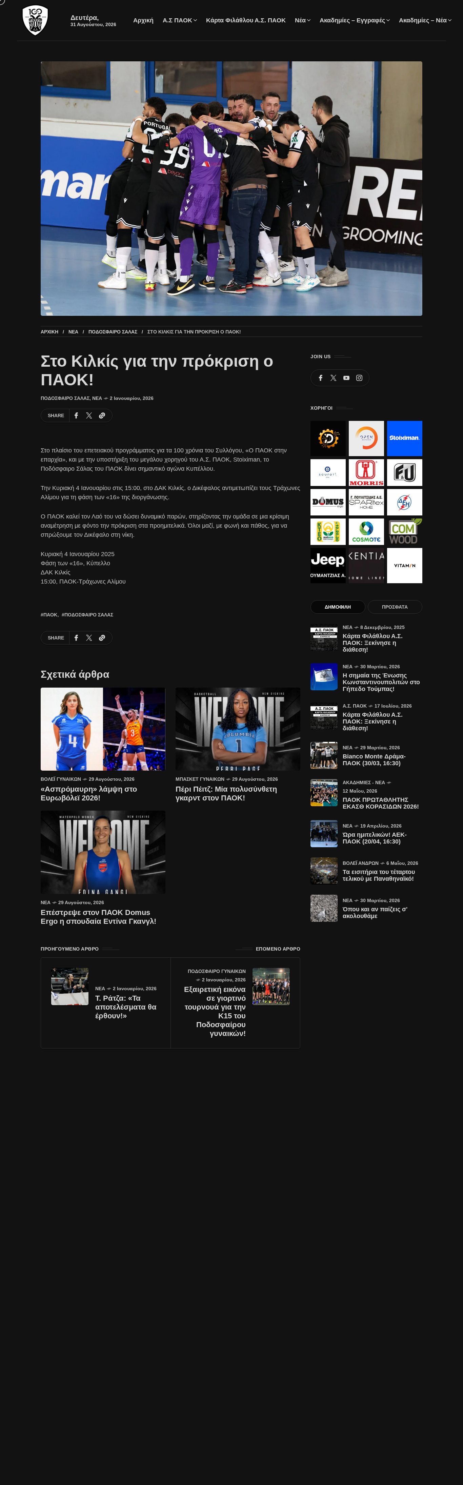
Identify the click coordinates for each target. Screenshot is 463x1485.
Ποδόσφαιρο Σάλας (112, 331)
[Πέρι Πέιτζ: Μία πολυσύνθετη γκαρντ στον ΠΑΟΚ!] (238, 729)
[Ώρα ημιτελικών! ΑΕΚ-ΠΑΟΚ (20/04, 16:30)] (324, 833)
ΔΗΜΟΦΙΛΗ (338, 607)
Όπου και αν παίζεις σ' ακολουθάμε (375, 912)
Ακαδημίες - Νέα (364, 782)
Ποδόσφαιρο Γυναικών (217, 971)
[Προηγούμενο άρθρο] (69, 986)
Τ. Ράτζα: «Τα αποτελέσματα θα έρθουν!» (126, 1007)
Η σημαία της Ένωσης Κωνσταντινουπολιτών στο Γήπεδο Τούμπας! (381, 682)
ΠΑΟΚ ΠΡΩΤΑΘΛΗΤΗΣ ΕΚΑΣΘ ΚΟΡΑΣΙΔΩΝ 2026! (381, 803)
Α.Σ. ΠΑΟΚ (355, 706)
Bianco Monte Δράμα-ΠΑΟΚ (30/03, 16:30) (374, 760)
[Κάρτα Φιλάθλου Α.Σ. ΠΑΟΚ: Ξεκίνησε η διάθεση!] (324, 637)
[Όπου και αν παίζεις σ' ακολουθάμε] (324, 908)
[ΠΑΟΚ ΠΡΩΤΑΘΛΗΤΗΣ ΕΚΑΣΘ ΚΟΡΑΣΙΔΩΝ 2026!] (324, 792)
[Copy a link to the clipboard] (102, 415)
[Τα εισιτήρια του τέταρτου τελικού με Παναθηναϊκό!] (324, 870)
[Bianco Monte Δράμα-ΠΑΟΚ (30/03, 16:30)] (324, 755)
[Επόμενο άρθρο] (271, 986)
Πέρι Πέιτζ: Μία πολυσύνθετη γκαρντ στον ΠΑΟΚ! (226, 793)
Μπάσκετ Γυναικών (200, 779)
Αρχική (49, 331)
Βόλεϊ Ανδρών (361, 863)
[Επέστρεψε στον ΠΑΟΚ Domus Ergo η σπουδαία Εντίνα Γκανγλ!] (103, 852)
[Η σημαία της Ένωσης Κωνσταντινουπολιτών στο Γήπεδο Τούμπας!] (324, 676)
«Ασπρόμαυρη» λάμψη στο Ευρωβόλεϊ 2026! (89, 793)
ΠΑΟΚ (50, 614)
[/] (320, 377)
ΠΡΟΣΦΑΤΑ (395, 607)
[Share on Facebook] (76, 415)
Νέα (73, 331)
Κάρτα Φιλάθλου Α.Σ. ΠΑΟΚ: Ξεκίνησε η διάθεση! (373, 643)
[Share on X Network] (89, 415)
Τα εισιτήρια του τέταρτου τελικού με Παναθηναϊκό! (379, 875)
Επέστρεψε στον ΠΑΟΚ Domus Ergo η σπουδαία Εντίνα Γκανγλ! (98, 916)
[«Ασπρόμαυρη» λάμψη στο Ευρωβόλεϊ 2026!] (103, 729)
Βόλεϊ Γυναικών (61, 779)
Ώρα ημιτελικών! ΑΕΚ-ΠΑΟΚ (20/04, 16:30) (375, 838)
